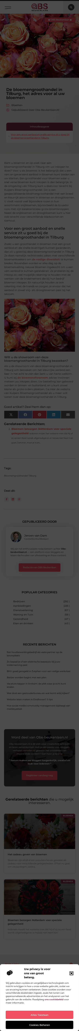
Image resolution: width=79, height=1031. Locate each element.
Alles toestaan (40, 1014)
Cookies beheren (39, 1024)
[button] (71, 973)
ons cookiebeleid (54, 999)
